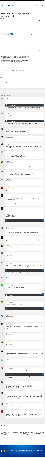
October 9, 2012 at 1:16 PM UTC (9, 404)
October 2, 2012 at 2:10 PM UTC (9, 129)
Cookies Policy (23, 453)
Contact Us (36, 453)
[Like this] (5, 434)
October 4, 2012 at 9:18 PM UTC (11, 121)
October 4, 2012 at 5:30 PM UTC (9, 368)
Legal (34, 453)
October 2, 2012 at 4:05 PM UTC (9, 246)
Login (38, 5)
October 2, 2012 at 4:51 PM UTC (9, 285)
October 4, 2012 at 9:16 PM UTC (11, 105)
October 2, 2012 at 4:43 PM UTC (9, 263)
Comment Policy (5, 453)
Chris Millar (4, 33)
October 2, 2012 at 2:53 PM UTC (9, 162)
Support (9, 453)
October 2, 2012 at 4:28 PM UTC (9, 253)
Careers (31, 453)
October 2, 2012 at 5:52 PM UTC (9, 316)
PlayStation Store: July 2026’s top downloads (17, 432)
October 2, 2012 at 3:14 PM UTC (9, 188)
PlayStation (9, 6)
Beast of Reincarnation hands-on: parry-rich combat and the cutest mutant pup (39, 433)
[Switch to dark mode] (36, 5)
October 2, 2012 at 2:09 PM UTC (9, 113)
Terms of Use (15, 453)
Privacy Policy (19, 453)
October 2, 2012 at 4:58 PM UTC (9, 302)
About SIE (11, 453)
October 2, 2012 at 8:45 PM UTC (9, 334)
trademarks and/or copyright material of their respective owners (24, 451)
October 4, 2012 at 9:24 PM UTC (11, 295)
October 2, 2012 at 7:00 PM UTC (9, 324)
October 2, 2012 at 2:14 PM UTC (9, 137)
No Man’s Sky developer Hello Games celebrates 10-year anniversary (4, 433)
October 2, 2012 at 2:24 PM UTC (9, 144)
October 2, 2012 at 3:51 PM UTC (9, 228)
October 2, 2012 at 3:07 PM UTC (9, 180)
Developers (40, 453)
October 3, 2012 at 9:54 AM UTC (9, 351)
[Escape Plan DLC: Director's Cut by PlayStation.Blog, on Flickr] (14, 38)
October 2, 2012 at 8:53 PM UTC (9, 342)
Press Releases (28, 453)
